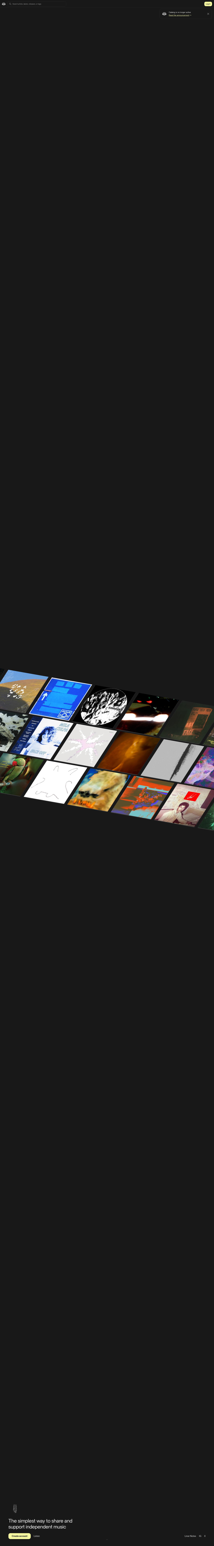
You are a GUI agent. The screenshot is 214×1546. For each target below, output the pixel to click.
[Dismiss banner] (208, 13)
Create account (19, 1536)
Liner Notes (190, 1536)
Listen (37, 1536)
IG (200, 1536)
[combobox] (38, 4)
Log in (208, 4)
